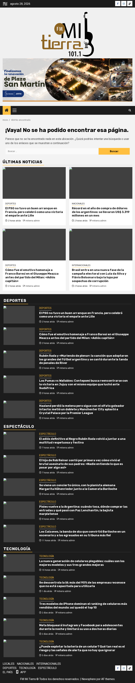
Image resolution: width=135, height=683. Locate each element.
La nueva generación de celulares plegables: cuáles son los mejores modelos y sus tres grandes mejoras (81, 563)
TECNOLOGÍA (46, 556)
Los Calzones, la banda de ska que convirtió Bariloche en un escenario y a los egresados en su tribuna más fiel (82, 533)
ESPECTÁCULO (47, 433)
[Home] (7, 110)
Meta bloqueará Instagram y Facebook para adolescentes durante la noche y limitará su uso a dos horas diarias (81, 627)
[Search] (130, 110)
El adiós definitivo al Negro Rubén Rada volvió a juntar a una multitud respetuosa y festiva (82, 440)
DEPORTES (10, 203)
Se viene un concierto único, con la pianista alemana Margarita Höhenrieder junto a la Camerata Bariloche (78, 487)
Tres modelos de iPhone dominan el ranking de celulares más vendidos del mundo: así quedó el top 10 (83, 605)
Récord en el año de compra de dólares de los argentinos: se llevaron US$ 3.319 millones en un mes (101, 212)
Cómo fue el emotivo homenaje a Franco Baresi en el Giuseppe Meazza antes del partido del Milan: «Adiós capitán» (32, 275)
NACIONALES (78, 203)
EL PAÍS (8, 672)
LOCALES (8, 663)
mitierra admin (32, 220)
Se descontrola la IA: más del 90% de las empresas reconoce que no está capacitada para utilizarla (82, 584)
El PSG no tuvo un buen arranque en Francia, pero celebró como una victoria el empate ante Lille (34, 212)
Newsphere (89, 679)
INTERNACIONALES (81, 265)
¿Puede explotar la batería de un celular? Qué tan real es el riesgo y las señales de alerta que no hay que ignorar (82, 648)
